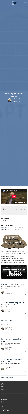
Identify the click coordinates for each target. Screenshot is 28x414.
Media (2, 389)
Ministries (3, 388)
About (2, 384)
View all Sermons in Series (7, 377)
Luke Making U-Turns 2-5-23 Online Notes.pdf (13, 229)
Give (2, 391)
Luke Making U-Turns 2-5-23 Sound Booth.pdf (13, 228)
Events (2, 386)
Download (5, 212)
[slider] (8, 209)
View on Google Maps (6, 402)
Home (2, 383)
